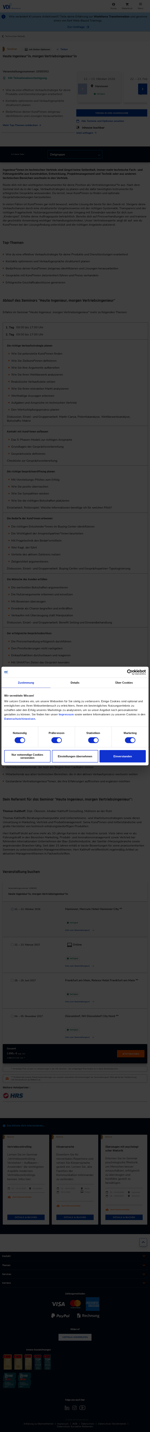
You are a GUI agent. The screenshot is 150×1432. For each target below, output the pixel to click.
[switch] (56, 740)
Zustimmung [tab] (26, 682)
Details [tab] (75, 682)
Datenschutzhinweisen (19, 718)
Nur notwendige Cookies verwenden (27, 756)
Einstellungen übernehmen (75, 756)
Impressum (66, 714)
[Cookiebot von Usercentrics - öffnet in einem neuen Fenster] (130, 672)
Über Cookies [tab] (124, 682)
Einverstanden (122, 756)
